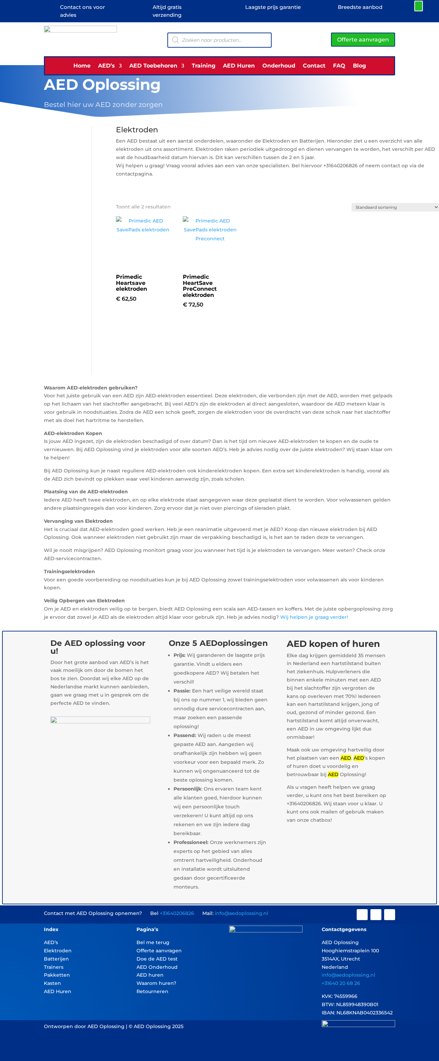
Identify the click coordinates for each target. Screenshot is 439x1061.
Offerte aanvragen (363, 39)
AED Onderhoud (157, 967)
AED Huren (239, 66)
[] (358, 9)
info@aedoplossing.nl (241, 913)
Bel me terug (153, 942)
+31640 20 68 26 (341, 983)
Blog (359, 66)
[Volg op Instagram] (375, 914)
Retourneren (152, 991)
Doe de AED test (157, 959)
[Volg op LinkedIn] (389, 914)
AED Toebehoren (153, 66)
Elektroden (58, 951)
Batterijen (56, 959)
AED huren (150, 975)
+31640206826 (177, 913)
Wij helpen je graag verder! (314, 617)
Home (82, 66)
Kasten (52, 983)
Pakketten (57, 975)
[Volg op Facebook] (362, 914)
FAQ (339, 66)
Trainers (53, 967)
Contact (314, 66)
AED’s (106, 66)
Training (203, 66)
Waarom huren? (156, 983)
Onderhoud (278, 66)
